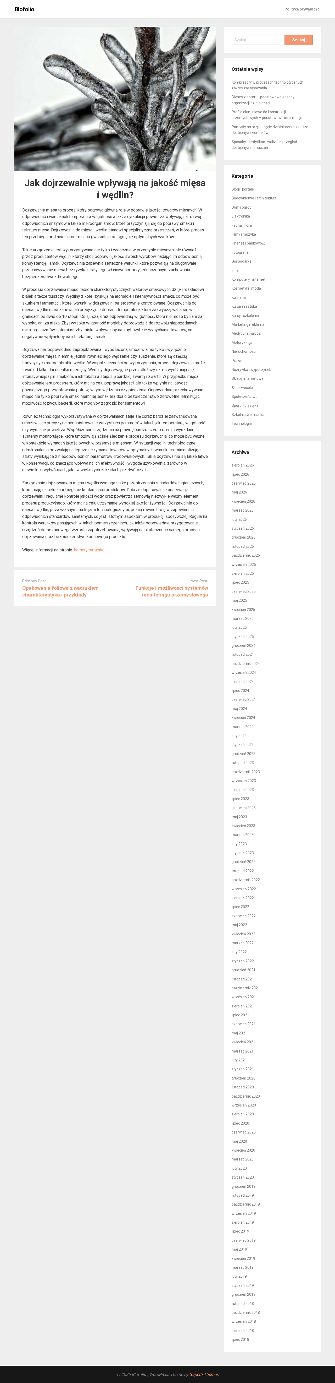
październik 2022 (246, 880)
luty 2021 (239, 1060)
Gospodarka (242, 261)
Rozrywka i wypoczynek (251, 369)
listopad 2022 (243, 871)
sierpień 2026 (243, 465)
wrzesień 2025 (244, 564)
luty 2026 (239, 519)
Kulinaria (239, 297)
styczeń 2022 (243, 961)
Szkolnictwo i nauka (248, 415)
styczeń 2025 (243, 636)
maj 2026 (239, 492)
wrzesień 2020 (244, 1105)
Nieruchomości (244, 351)
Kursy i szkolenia (245, 315)
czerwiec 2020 (244, 1132)
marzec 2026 (243, 510)
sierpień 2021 (243, 1006)
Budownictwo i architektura (254, 198)
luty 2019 (239, 1276)
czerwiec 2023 (244, 808)
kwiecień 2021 (243, 1042)
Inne (235, 270)
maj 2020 (239, 1141)
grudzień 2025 (243, 537)
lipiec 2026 (240, 474)
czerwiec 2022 (244, 916)
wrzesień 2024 (244, 672)
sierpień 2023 (243, 790)
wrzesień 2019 (244, 1213)
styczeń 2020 (243, 1177)
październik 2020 (246, 1096)
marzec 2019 (243, 1267)
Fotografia (240, 252)
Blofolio (24, 9)
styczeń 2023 (243, 853)
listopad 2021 (243, 979)
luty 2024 (239, 736)
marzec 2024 (243, 727)
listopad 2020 (243, 1087)
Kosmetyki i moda (246, 288)
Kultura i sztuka (244, 306)
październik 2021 (246, 988)
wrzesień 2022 (244, 889)
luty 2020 (239, 1168)
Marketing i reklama (248, 324)
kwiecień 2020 (243, 1150)
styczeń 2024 (243, 744)
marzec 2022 (243, 943)
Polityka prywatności (302, 9)
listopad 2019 (243, 1195)
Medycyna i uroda (246, 333)
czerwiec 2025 (244, 591)
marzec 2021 (243, 1051)
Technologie (242, 423)
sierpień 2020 (243, 1114)
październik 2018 (246, 1312)
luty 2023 (239, 844)
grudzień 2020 (243, 1078)
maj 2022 (239, 925)
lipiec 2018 (240, 1339)
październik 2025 (246, 555)
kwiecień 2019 (243, 1258)
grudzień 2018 (243, 1294)
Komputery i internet (248, 279)
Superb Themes (204, 1374)
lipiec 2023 (240, 799)
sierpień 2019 (243, 1222)
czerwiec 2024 (244, 699)
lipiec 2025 (240, 582)
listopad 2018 (243, 1303)
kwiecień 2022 (243, 934)
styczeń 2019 (243, 1285)
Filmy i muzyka (244, 234)
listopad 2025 (243, 546)
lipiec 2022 (240, 907)
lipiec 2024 (240, 690)
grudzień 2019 (243, 1186)
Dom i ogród (242, 207)
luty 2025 (239, 627)
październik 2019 (246, 1204)
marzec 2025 (243, 618)
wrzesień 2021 (244, 997)
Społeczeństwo (245, 396)
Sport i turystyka (245, 405)
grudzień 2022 (243, 862)
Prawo (237, 361)
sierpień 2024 (243, 682)
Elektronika (241, 216)
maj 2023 (239, 817)
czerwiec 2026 (244, 483)
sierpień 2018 (243, 1330)
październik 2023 (246, 772)
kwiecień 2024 (243, 717)
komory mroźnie (88, 549)
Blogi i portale (243, 189)
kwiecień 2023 (243, 826)
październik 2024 (246, 663)
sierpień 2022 (243, 898)
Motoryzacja (242, 342)
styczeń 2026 (243, 528)
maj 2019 (239, 1249)
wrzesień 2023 (244, 781)
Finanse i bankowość (249, 243)
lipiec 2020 (240, 1123)
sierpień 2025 (243, 573)
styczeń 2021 (243, 1069)
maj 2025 (239, 600)
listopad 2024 (243, 654)
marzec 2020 (243, 1159)
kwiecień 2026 (243, 501)
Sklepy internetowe (248, 378)
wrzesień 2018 (244, 1321)
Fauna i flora (242, 225)
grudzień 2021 (243, 970)
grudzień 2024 (243, 645)
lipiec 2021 (240, 1015)
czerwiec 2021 (244, 1024)
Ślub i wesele (242, 388)
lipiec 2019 (240, 1231)
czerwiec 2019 (244, 1240)
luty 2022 (239, 952)
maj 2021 (239, 1033)
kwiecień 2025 (243, 610)
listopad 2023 (243, 763)
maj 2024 (239, 709)
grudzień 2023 (243, 754)
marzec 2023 (243, 835)
